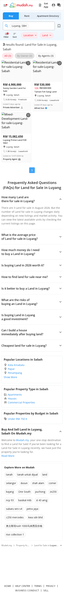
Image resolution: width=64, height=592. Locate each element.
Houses (12, 398)
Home (7, 586)
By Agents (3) (46, 55)
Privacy (50, 586)
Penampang (15, 373)
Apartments (15, 394)
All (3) (7, 55)
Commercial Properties (21, 402)
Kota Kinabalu (16, 365)
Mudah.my (22, 440)
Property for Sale (24, 545)
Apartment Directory (48, 15)
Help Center (22, 586)
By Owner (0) (24, 55)
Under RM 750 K (17, 419)
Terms (38, 586)
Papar (11, 369)
